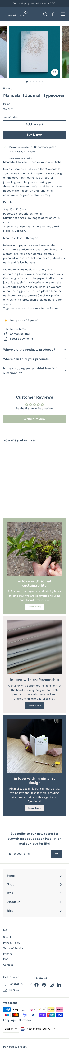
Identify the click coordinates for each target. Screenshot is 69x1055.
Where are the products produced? (29, 350)
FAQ (5, 959)
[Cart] (54, 14)
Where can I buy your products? (26, 359)
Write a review (34, 419)
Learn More (34, 808)
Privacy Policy (11, 942)
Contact (8, 964)
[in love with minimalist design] (34, 746)
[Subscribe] (56, 854)
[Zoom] (54, 72)
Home (7, 88)
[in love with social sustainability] (34, 549)
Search (7, 937)
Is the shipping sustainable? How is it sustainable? (30, 371)
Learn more (34, 606)
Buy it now (34, 135)
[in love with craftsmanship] (34, 647)
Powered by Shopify (15, 1046)
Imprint (7, 953)
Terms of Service (13, 948)
